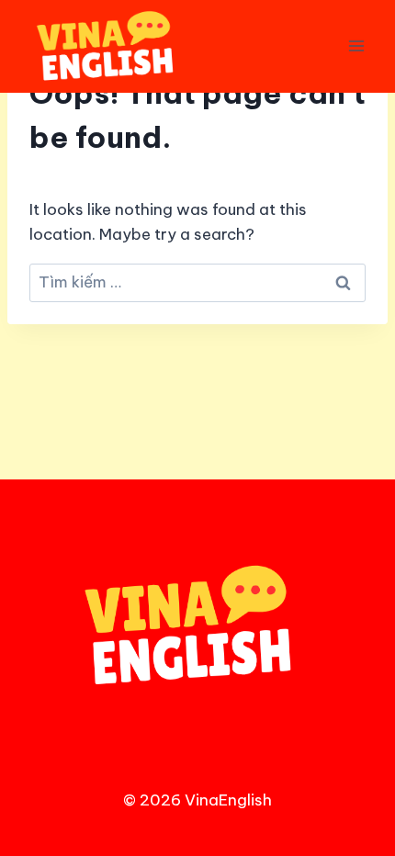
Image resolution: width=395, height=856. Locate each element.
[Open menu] (356, 46)
